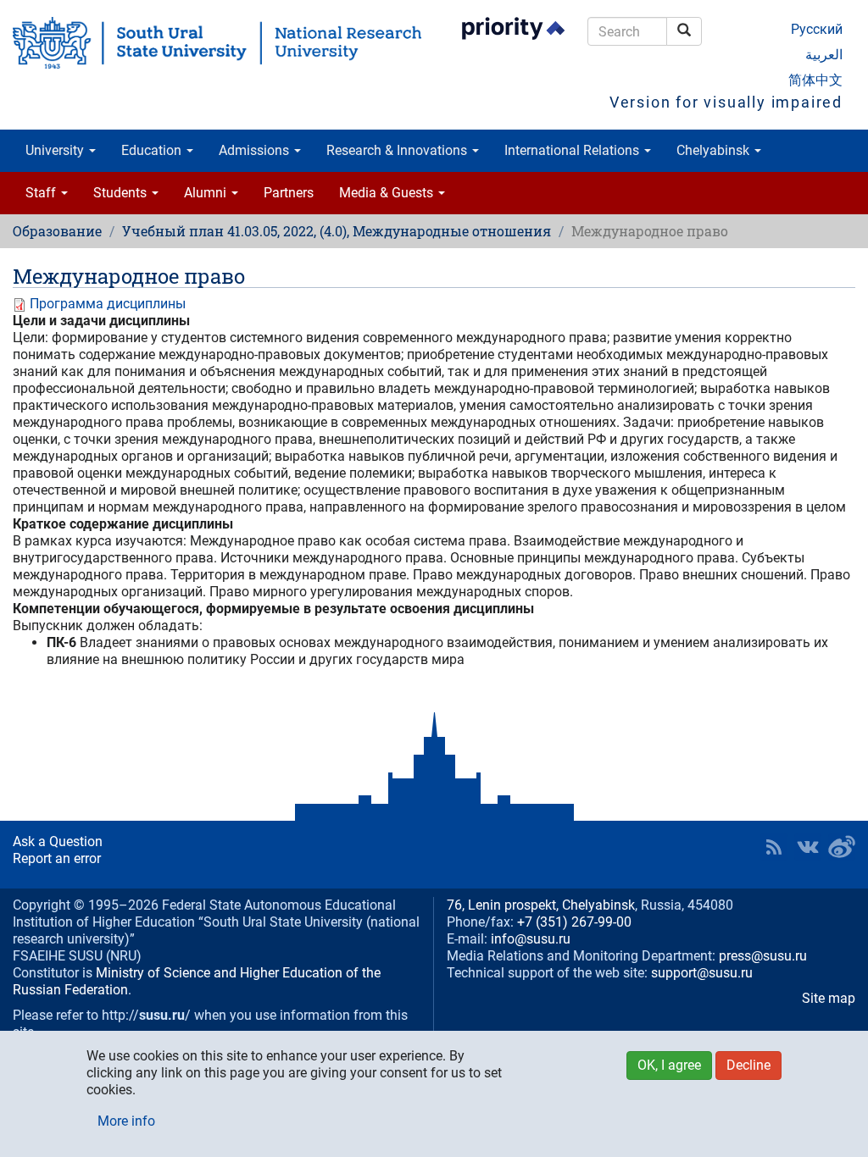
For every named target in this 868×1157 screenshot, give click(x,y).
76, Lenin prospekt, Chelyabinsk (541, 905)
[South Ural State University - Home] (217, 43)
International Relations (573, 150)
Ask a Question (58, 841)
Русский (817, 29)
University (56, 150)
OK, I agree (669, 1065)
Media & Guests (388, 193)
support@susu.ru (702, 973)
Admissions (255, 150)
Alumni (207, 193)
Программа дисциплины (108, 304)
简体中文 (815, 80)
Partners (289, 193)
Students (121, 193)
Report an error (57, 858)
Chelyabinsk (714, 150)
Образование (57, 231)
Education (153, 150)
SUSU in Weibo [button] (841, 847)
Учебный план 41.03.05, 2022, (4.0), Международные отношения (336, 231)
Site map (828, 998)
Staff (42, 193)
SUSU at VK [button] (807, 847)
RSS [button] (773, 847)
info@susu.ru (530, 939)
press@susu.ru (763, 956)
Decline (748, 1065)
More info (126, 1121)
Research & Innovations (398, 150)
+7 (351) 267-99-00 (574, 922)
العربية (824, 55)
